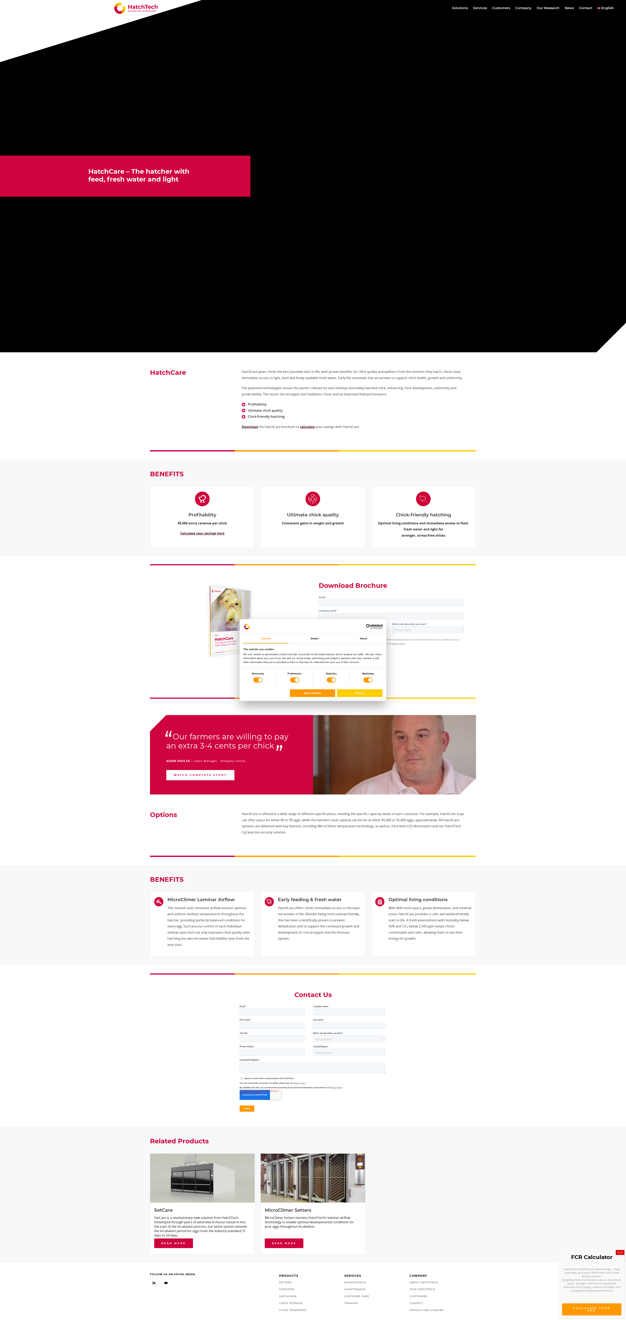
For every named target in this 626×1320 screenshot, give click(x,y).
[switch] (294, 680)
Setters (285, 1282)
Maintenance (355, 1289)
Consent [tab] (266, 638)
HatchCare (288, 1296)
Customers (418, 1296)
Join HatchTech (422, 1289)
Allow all (360, 693)
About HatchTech (424, 1282)
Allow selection (312, 693)
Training (351, 1303)
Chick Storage (291, 1303)
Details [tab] (315, 638)
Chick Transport (293, 1310)
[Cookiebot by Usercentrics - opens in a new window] (368, 626)
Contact (416, 1303)
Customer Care (356, 1296)
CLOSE (620, 1252)
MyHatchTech (355, 1282)
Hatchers (286, 1289)
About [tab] (363, 638)
